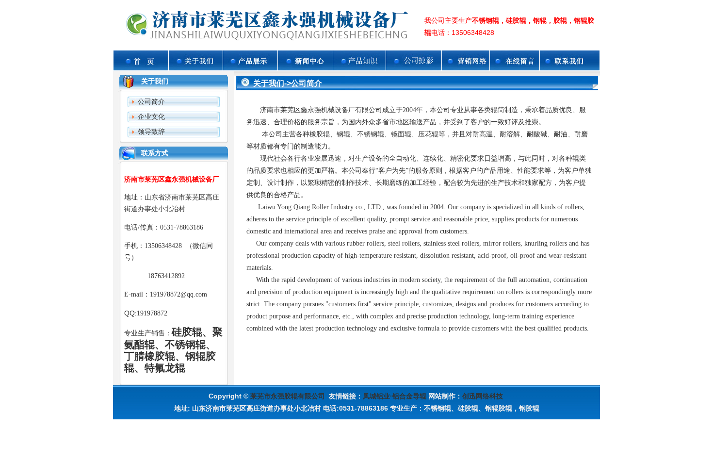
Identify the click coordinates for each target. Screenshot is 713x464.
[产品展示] (250, 68)
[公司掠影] (413, 68)
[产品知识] (359, 68)
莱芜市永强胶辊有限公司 (287, 396)
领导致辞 (151, 131)
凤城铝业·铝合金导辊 (394, 396)
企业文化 (151, 116)
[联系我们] (570, 68)
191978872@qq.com (178, 294)
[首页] (140, 68)
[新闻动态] (305, 68)
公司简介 (151, 101)
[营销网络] (465, 68)
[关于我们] (196, 68)
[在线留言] (514, 68)
